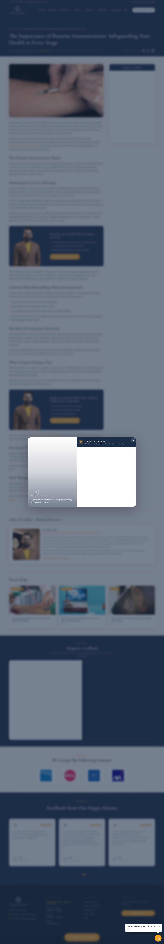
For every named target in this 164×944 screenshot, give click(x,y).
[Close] (133, 440)
